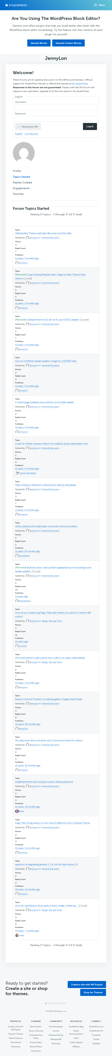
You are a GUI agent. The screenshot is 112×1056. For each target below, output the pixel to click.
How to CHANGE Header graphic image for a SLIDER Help (45, 361)
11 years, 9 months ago (27, 510)
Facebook (96, 1035)
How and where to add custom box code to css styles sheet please (50, 657)
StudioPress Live (96, 1026)
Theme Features (16, 1038)
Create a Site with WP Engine (15, 1028)
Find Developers (56, 1026)
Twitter (96, 1039)
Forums (56, 1031)
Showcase (15, 1046)
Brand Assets (35, 1026)
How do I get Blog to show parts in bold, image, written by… (46, 905)
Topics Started (21, 176)
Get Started (16, 1042)
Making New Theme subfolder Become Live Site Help (43, 233)
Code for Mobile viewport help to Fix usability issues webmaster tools (51, 443)
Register (19, 133)
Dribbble (96, 1043)
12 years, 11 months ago (27, 806)
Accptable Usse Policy (35, 1036)
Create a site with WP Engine (87, 984)
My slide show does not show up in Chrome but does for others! (49, 740)
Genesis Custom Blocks (68, 43)
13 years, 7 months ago (27, 930)
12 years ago (21, 596)
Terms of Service (36, 1031)
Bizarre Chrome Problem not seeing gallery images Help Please (48, 699)
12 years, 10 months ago (27, 724)
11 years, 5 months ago (27, 386)
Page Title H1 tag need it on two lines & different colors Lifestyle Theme (52, 823)
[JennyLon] (24, 166)
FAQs (76, 1038)
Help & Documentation (76, 1032)
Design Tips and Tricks (52, 621)
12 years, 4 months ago (27, 682)
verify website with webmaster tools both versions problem (46, 526)
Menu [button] (102, 5)
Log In (89, 126)
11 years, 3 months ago (27, 258)
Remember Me (29, 126)
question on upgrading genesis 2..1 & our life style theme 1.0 (46, 864)
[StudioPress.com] (16, 5)
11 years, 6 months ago (27, 468)
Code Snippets (76, 1042)
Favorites (18, 194)
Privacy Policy (36, 1042)
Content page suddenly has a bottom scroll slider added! (44, 402)
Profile (17, 171)
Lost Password (31, 133)
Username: (21, 102)
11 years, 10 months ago (27, 551)
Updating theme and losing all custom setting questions (44, 781)
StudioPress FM (96, 1031)
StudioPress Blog (76, 1026)
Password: (21, 113)
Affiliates (76, 1046)
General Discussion (50, 237)
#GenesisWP (56, 1039)
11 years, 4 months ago (27, 344)
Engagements (21, 188)
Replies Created (22, 182)
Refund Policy (36, 1046)
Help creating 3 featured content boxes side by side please (45, 484)
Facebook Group (56, 1035)
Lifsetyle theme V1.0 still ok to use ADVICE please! (53, 319)
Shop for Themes (93, 992)
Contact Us (36, 1051)
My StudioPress (80, 83)
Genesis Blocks (39, 43)
